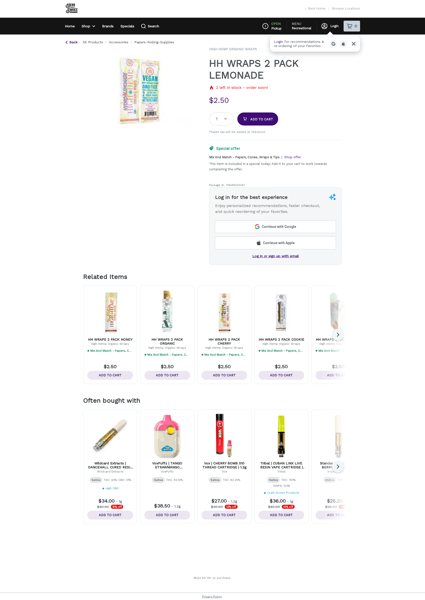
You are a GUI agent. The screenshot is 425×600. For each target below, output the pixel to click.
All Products (93, 42)
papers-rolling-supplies (154, 42)
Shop (86, 26)
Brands (108, 26)
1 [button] (217, 118)
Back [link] (73, 42)
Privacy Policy (212, 596)
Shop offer (292, 157)
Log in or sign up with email (275, 256)
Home (70, 26)
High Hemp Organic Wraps (233, 49)
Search (153, 26)
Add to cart (110, 375)
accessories (118, 42)
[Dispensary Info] (265, 26)
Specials (127, 26)
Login (334, 26)
